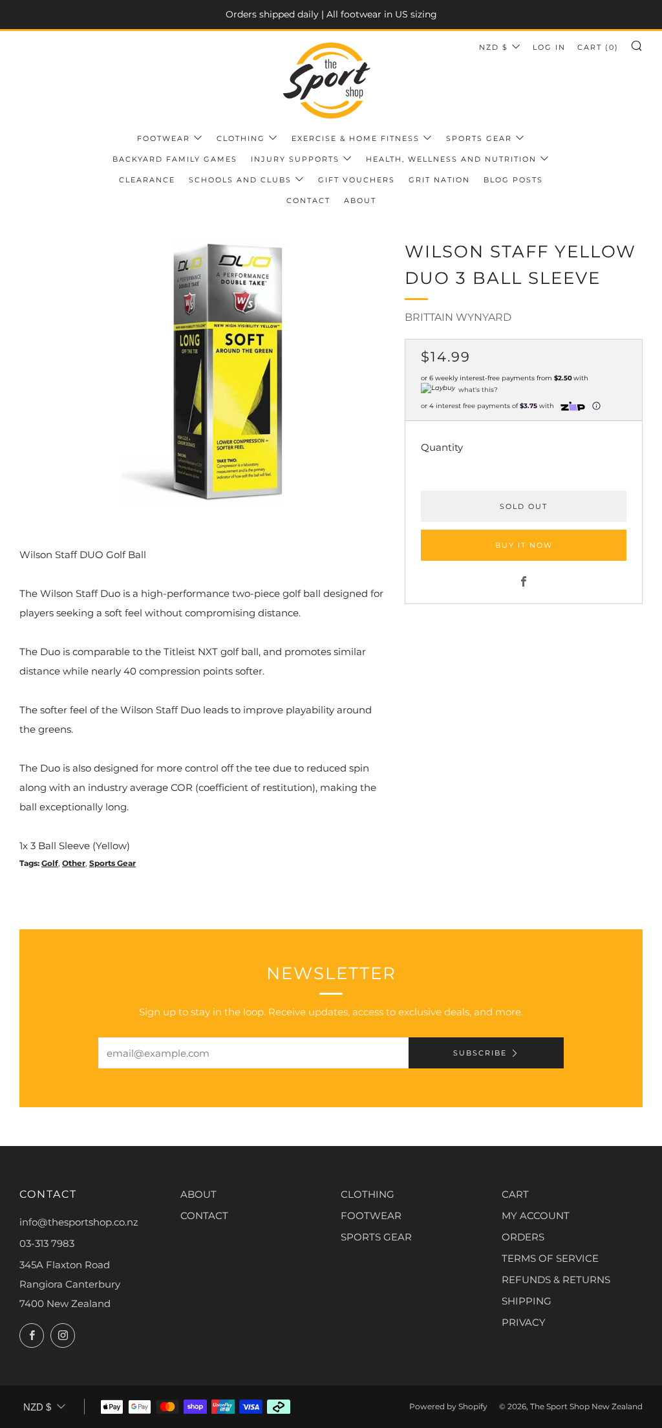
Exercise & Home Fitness (356, 138)
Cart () (598, 47)
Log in (549, 47)
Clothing (241, 138)
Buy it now (524, 545)
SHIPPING (526, 1301)
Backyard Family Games (174, 159)
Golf (49, 863)
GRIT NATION (439, 179)
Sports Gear (479, 138)
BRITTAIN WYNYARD (458, 317)
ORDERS (523, 1237)
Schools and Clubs (240, 179)
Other (73, 863)
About (360, 200)
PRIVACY (524, 1322)
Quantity (442, 447)
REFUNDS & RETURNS (556, 1279)
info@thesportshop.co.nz (78, 1222)
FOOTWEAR (371, 1215)
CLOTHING (367, 1194)
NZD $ (493, 47)
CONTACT (204, 1215)
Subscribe (480, 1052)
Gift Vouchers (356, 179)
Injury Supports (295, 159)
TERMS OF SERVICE (550, 1258)
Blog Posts (513, 179)
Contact (308, 200)
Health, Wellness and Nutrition (451, 159)
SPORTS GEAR (376, 1237)
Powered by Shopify (448, 1406)
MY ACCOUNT (536, 1215)
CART (515, 1194)
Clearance (147, 179)
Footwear (163, 138)
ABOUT (198, 1194)
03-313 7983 (46, 1243)
